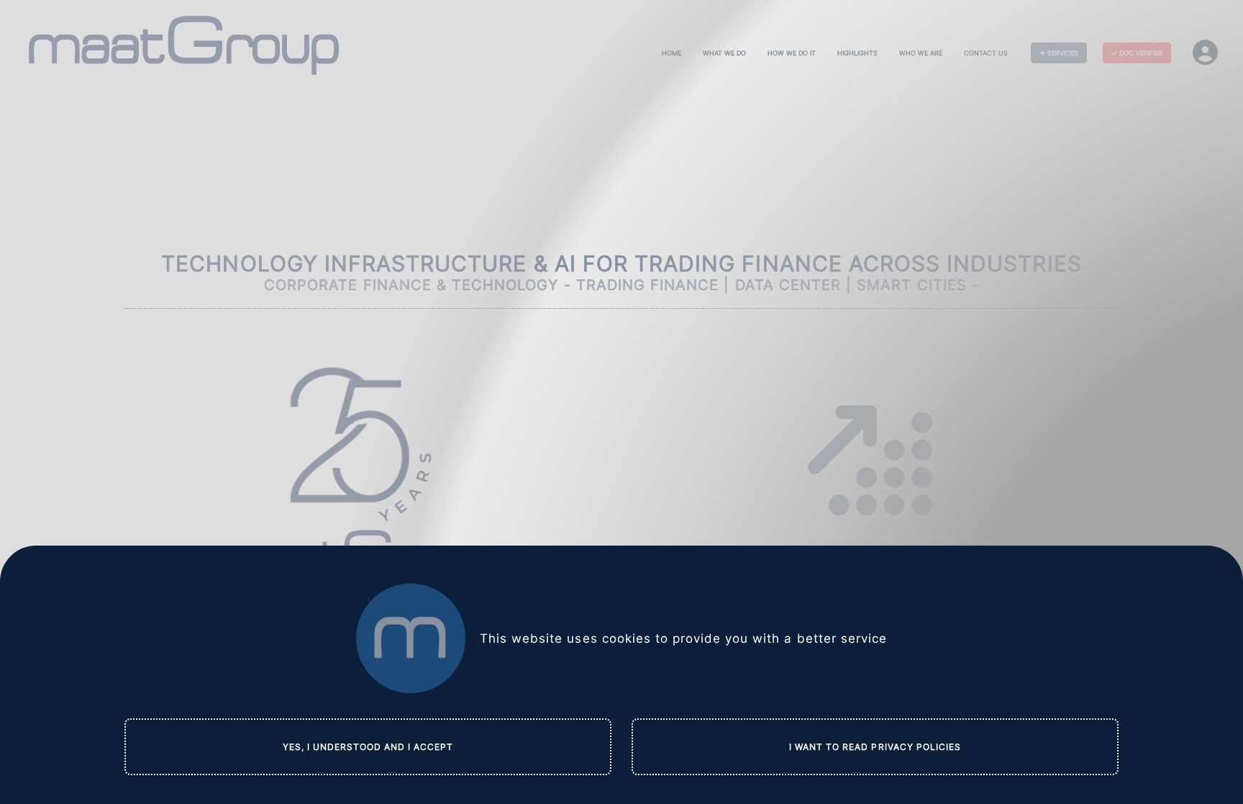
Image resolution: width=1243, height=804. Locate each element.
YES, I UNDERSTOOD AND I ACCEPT (368, 746)
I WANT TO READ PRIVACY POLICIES (875, 746)
